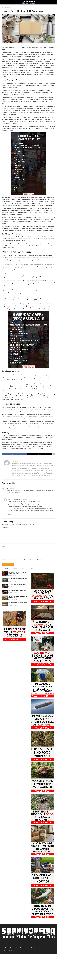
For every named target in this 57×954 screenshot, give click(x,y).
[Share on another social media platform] (54, 454)
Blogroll (22, 947)
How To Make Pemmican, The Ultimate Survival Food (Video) (17, 572)
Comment (5, 527)
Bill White (15, 461)
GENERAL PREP (8, 7)
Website (32, 553)
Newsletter (33, 947)
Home (3, 7)
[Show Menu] (2, 2)
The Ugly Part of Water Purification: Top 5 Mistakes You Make (17, 596)
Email (4, 553)
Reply (8, 494)
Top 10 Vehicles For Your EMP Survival (17, 584)
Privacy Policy (5, 947)
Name (4, 546)
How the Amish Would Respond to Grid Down (17, 579)
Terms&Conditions (14, 947)
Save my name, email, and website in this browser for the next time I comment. (23, 559)
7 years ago (12, 488)
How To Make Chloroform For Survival (17, 590)
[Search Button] (54, 2)
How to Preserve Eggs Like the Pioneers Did (17, 603)
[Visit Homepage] (28, 2)
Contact (27, 947)
